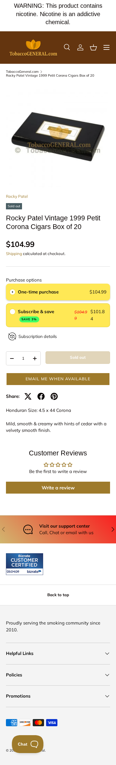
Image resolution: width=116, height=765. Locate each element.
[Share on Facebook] (41, 396)
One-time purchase (38, 292)
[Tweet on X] (28, 396)
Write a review (58, 488)
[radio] (12, 292)
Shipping (14, 253)
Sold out (78, 357)
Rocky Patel (17, 196)
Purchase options (24, 280)
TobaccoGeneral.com (22, 71)
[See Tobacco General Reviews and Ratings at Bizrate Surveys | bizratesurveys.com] (24, 564)
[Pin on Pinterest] (54, 396)
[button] (93, 47)
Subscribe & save (36, 315)
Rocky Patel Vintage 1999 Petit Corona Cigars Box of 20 (50, 75)
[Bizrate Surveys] (14, 571)
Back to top (58, 594)
